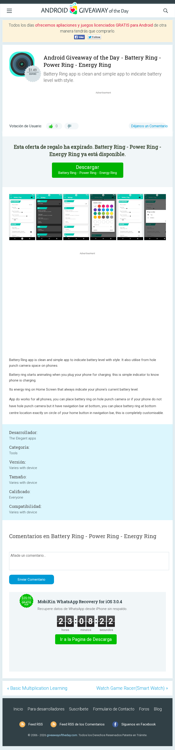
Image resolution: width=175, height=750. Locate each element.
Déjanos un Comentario (149, 126)
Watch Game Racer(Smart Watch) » (132, 688)
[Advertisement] (106, 105)
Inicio (18, 709)
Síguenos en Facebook (138, 724)
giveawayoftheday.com (62, 735)
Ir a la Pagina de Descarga (86, 639)
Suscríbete (78, 709)
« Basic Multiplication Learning (37, 688)
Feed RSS (35, 724)
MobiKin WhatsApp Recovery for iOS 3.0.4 (80, 601)
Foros (144, 709)
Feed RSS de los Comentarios (82, 724)
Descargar (87, 169)
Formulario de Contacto (113, 709)
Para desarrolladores (46, 709)
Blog (158, 709)
